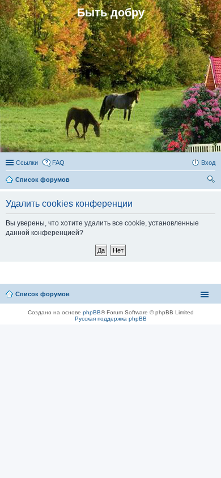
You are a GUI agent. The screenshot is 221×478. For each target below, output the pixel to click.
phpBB (92, 312)
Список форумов (42, 294)
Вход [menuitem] (208, 162)
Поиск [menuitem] (212, 180)
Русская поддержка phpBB (111, 318)
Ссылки (27, 162)
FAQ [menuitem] (58, 162)
